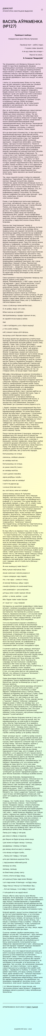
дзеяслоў (8, 8)
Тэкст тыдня (32, 1007)
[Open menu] (42, 9)
